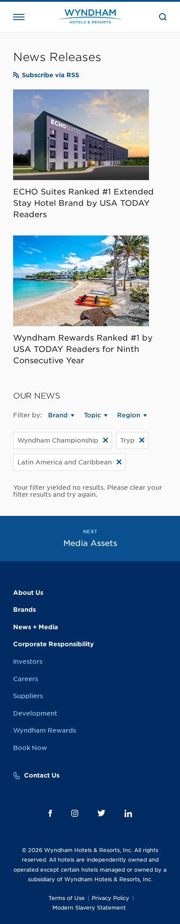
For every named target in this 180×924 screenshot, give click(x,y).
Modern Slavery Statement (89, 907)
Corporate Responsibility (53, 644)
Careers (25, 678)
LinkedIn (128, 813)
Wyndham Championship (57, 440)
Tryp (127, 440)
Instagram (74, 813)
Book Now (30, 747)
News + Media (35, 627)
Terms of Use (66, 898)
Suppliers (28, 695)
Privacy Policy (110, 898)
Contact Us (41, 775)
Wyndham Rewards (44, 730)
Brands (24, 609)
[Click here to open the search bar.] (163, 17)
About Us (28, 592)
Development (35, 713)
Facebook (50, 813)
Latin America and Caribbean (64, 462)
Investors (27, 661)
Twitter (101, 813)
